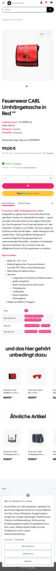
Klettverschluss (31, 331)
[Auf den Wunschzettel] (48, 34)
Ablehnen (28, 561)
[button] (41, 2)
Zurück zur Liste (9, 20)
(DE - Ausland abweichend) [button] (27, 167)
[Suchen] (50, 9)
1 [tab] (26, 86)
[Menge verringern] (5, 178)
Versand (50, 153)
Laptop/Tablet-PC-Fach (34, 316)
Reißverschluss (44, 331)
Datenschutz (19, 539)
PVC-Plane (45, 325)
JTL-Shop (32, 567)
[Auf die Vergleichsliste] (42, 34)
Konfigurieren (28, 554)
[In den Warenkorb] (4, 27)
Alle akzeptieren (28, 546)
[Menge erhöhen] (51, 178)
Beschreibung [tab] (8, 203)
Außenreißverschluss (33, 320)
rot (26, 310)
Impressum (8, 539)
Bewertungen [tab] (24, 203)
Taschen (17, 129)
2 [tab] (29, 86)
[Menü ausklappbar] (3, 1)
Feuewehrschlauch (32, 325)
